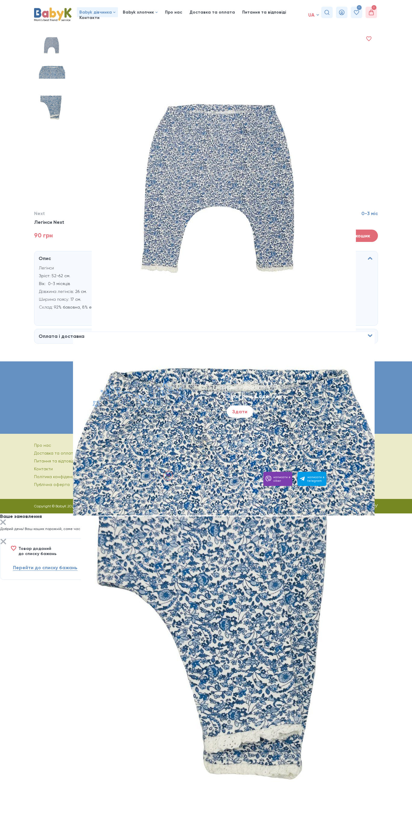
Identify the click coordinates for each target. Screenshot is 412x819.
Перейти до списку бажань (45, 567)
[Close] (3, 523)
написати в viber (281, 478)
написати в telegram (315, 478)
